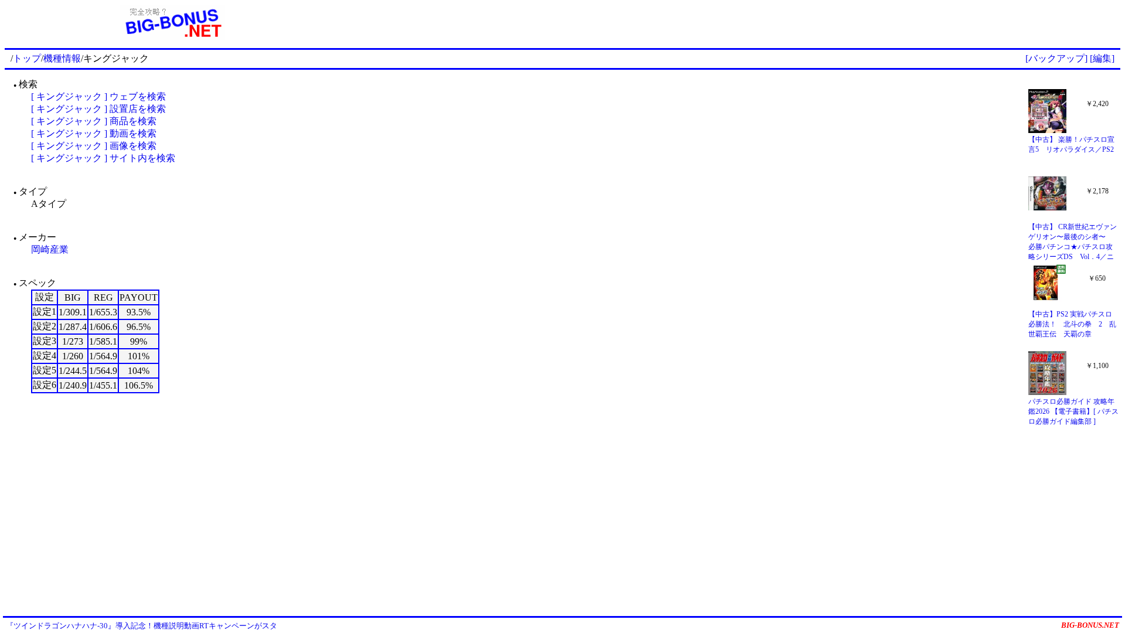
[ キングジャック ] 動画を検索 (93, 133)
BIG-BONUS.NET (1090, 625)
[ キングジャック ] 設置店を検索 (98, 109)
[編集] (1102, 58)
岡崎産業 (50, 249)
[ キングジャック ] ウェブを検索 (98, 96)
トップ (27, 58)
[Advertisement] (730, 22)
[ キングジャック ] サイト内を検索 (103, 158)
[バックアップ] (1056, 58)
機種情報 (62, 58)
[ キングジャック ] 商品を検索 (93, 121)
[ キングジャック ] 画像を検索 (93, 146)
